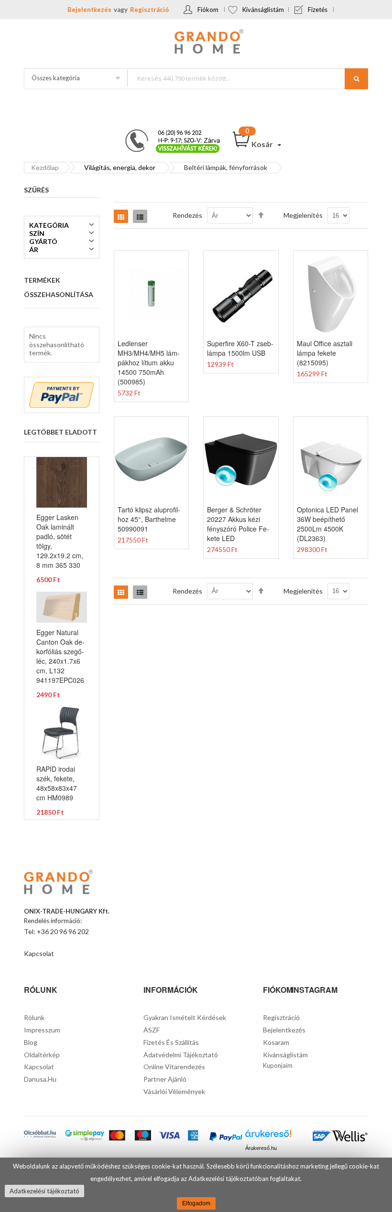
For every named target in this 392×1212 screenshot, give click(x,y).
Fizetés (317, 9)
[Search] (356, 78)
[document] (196, 1185)
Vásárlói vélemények (174, 1091)
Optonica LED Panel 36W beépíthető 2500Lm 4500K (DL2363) (327, 524)
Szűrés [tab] (36, 190)
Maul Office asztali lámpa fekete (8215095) (324, 353)
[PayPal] (226, 1137)
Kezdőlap (45, 167)
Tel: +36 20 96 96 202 (56, 931)
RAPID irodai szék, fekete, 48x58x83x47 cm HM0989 (56, 783)
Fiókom (207, 9)
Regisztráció (149, 9)
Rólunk (34, 1017)
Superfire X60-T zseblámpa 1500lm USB (240, 348)
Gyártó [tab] (43, 241)
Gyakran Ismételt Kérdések (184, 1017)
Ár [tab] (33, 249)
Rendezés (187, 215)
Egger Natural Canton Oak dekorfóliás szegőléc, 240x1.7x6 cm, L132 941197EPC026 (60, 656)
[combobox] (247, 78)
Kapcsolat (39, 953)
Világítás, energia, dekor (119, 167)
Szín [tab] (36, 233)
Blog (30, 1042)
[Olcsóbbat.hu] (40, 1134)
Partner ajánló (164, 1079)
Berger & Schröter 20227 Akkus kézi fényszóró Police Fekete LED (238, 524)
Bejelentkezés (89, 9)
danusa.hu (40, 1079)
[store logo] (196, 42)
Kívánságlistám (263, 9)
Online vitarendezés (174, 1067)
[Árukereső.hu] (268, 1136)
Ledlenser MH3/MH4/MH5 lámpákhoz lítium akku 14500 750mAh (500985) (149, 362)
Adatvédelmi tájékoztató (180, 1055)
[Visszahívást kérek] (168, 132)
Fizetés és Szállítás (171, 1042)
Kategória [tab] (49, 225)
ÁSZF (151, 1030)
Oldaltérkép (42, 1055)
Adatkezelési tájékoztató (44, 1191)
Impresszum (42, 1030)
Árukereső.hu (261, 1148)
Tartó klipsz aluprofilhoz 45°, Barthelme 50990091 (149, 519)
